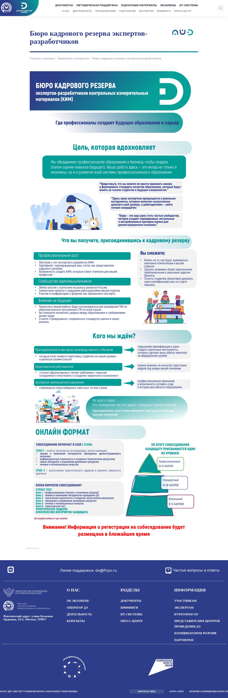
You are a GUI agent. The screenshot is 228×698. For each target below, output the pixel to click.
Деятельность (82, 11)
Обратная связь (147, 691)
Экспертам (146, 11)
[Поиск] (221, 8)
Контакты (76, 621)
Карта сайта (176, 691)
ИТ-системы (188, 5)
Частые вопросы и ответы (196, 570)
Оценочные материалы (139, 5)
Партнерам (183, 640)
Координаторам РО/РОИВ (195, 633)
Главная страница (42, 58)
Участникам (127, 11)
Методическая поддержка (97, 5)
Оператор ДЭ (77, 607)
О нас (65, 11)
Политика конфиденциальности (208, 691)
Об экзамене (78, 600)
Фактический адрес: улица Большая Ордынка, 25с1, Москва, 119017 (28, 617)
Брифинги (164, 11)
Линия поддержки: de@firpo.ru (88, 570)
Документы (64, 5)
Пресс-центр (182, 11)
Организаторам (105, 11)
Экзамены (168, 5)
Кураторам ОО (186, 614)
